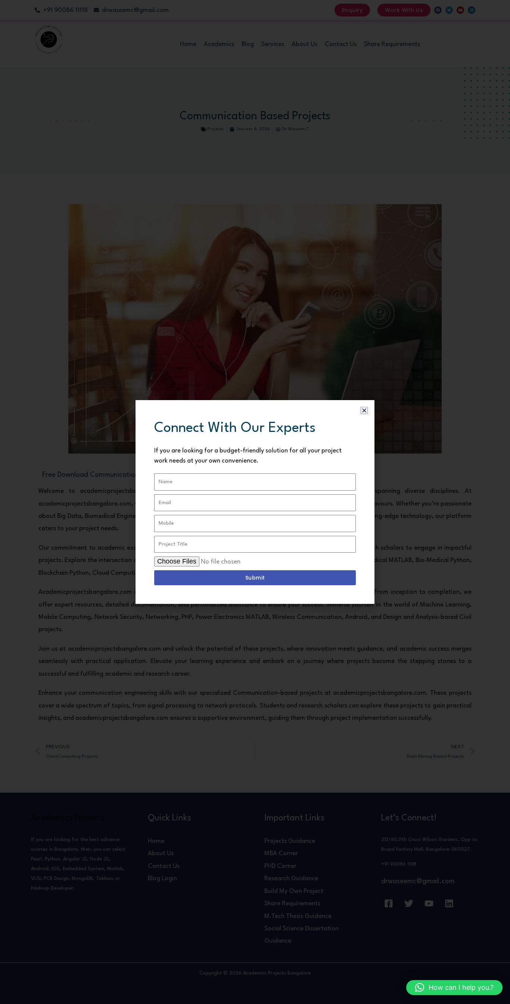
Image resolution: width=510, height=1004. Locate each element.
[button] (454, 987)
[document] (255, 502)
